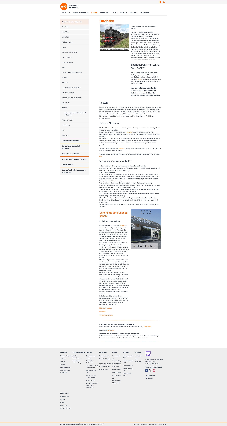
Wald (63, 67)
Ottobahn (122, 226)
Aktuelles (66, 13)
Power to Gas (66, 125)
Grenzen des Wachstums (70, 141)
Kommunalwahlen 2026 (128, 357)
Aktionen (63, 359)
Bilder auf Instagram (105, 308)
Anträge (62, 361)
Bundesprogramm (104, 366)
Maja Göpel (65, 32)
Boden (136, 359)
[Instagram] (154, 370)
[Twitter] (150, 370)
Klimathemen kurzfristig (69, 52)
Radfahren (65, 135)
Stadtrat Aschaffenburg (77, 357)
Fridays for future (67, 120)
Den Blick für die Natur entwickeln (74, 159)
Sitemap (136, 424)
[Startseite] (63, 6)
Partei (114, 13)
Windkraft (65, 82)
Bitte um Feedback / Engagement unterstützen (73, 171)
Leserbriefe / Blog (65, 367)
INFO (139, 79)
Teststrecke (147, 326)
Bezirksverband (116, 369)
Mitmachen (144, 13)
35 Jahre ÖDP (116, 383)
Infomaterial (63, 405)
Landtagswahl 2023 (127, 374)
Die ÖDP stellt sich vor (104, 360)
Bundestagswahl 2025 (128, 362)
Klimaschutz (66, 103)
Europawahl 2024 (128, 365)
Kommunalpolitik (80, 13)
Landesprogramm (104, 356)
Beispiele (133, 13)
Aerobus (121, 148)
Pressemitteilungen (66, 356)
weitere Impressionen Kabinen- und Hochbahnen (75, 114)
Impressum (143, 424)
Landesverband (116, 372)
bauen (64, 47)
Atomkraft (65, 77)
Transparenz (162, 424)
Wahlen (123, 13)
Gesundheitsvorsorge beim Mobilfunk (71, 147)
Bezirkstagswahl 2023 (128, 369)
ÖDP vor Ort (115, 366)
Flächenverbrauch (67, 42)
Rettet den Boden (67, 57)
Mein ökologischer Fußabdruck (71, 98)
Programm (104, 13)
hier (100, 156)
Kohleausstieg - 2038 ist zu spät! (72, 72)
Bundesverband (116, 375)
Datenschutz (153, 424)
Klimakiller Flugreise (68, 92)
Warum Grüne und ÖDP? (70, 154)
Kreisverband (116, 356)
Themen (94, 13)
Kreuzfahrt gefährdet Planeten (71, 87)
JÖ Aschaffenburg (116, 360)
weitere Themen (67, 165)
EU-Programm (103, 369)
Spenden (62, 399)
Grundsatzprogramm (105, 364)
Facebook (102, 311)
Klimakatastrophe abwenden (72, 22)
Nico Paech (65, 27)
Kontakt (62, 402)
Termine (62, 364)
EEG (63, 130)
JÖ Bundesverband (116, 379)
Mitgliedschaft (64, 396)
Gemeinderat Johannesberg (77, 362)
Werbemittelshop (65, 408)
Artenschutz (65, 37)
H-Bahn (129, 132)
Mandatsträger (116, 364)
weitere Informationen (106, 315)
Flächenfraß (138, 361)
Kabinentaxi (110, 330)
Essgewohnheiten (67, 62)
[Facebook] (146, 370)
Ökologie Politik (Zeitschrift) (65, 371)
